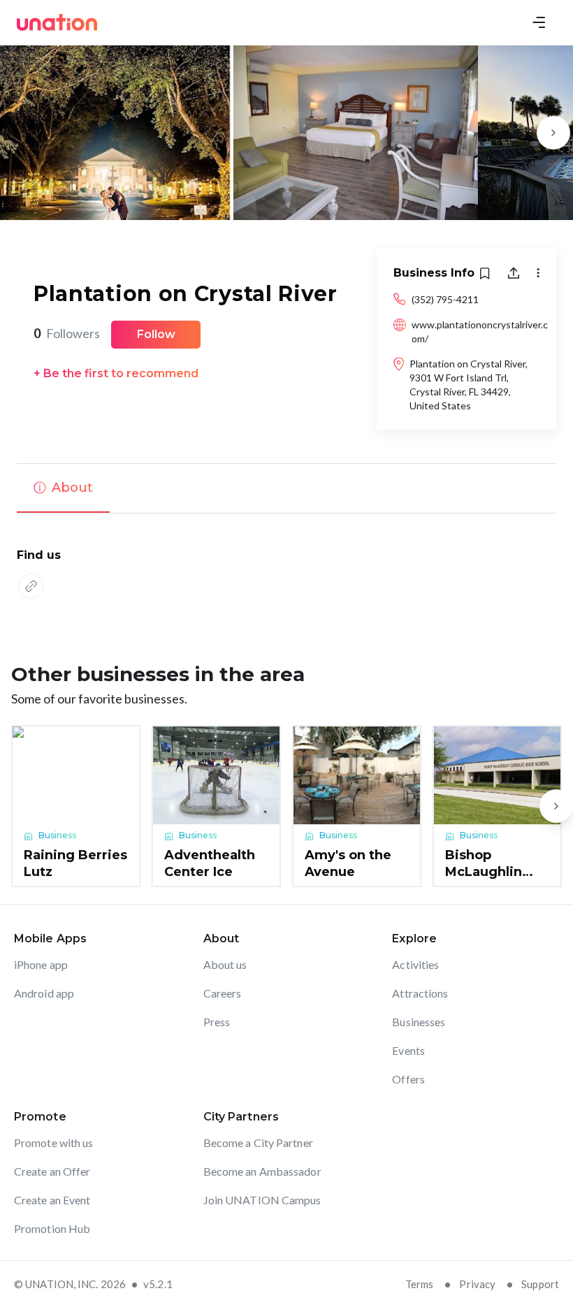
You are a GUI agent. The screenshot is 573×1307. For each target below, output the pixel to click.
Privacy (477, 1284)
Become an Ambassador (262, 1171)
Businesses (418, 1021)
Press (217, 1021)
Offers (408, 1079)
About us (225, 964)
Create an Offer (52, 1171)
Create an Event (52, 1199)
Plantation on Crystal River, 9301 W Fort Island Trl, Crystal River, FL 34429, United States (468, 384)
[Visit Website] (31, 586)
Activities (415, 964)
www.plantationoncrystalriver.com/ (480, 331)
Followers (67, 333)
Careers (222, 993)
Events (408, 1050)
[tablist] (286, 488)
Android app (44, 993)
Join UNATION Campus (262, 1199)
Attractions (420, 993)
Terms (419, 1284)
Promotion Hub (52, 1228)
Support (540, 1284)
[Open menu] (538, 22)
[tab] (63, 488)
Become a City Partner (258, 1142)
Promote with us (54, 1142)
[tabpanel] (286, 575)
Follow (156, 334)
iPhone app (41, 964)
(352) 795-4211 (445, 299)
